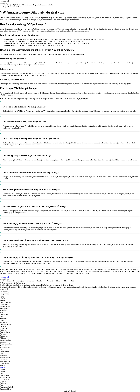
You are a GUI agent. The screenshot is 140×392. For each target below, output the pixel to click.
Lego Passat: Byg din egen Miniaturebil (40, 273)
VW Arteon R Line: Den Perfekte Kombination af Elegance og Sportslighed (26, 269)
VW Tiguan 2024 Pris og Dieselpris (34, 271)
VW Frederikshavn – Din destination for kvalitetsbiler (103, 271)
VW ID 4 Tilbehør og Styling (10, 271)
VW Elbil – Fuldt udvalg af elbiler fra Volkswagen (65, 271)
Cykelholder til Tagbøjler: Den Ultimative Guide (72, 273)
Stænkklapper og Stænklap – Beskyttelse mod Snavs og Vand (115, 269)
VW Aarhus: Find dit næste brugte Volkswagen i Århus (73, 269)
